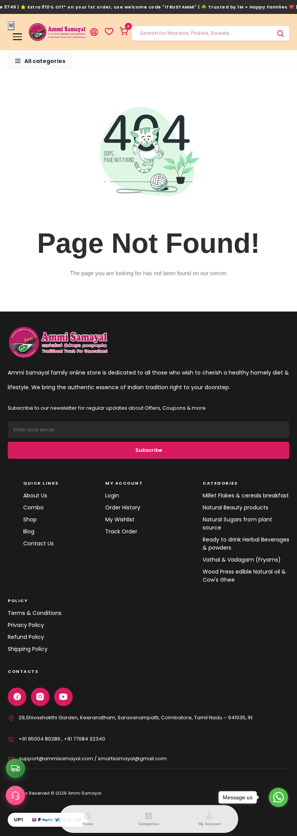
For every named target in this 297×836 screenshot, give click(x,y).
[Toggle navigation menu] (17, 36)
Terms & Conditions (34, 613)
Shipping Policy (28, 649)
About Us (35, 495)
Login (112, 495)
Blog (28, 531)
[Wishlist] (109, 32)
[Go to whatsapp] (278, 797)
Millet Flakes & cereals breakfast (246, 495)
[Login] (94, 32)
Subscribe (148, 450)
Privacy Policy (26, 625)
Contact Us (38, 543)
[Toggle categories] (11, 26)
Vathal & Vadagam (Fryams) (242, 560)
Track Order (121, 531)
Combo (33, 507)
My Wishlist (120, 519)
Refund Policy (26, 637)
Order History (122, 507)
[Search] (280, 33)
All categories (44, 61)
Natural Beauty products (235, 507)
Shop (30, 519)
